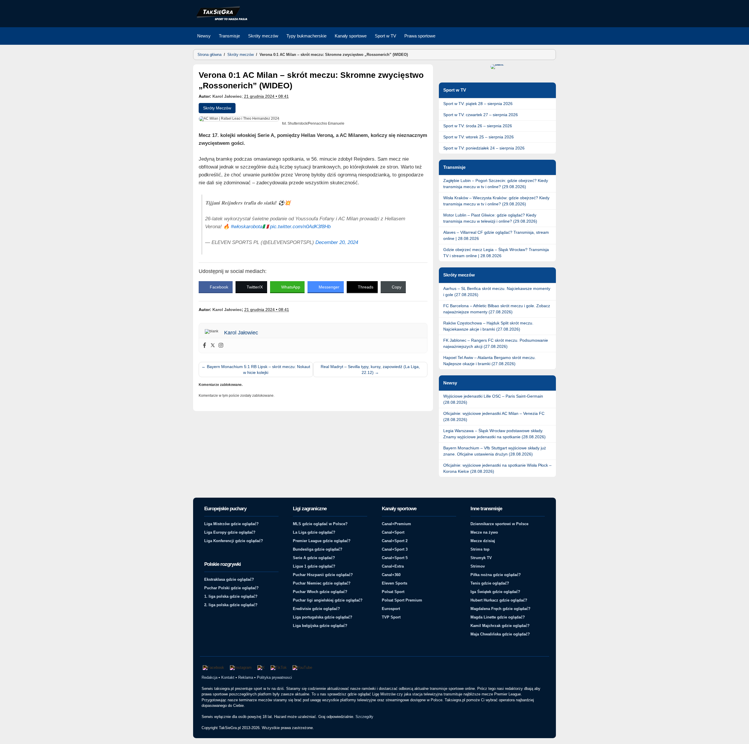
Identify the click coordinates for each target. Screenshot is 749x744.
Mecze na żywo (484, 532)
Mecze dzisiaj (482, 541)
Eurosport (391, 608)
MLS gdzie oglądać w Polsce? (320, 524)
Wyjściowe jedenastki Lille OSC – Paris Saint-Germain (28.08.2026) (493, 399)
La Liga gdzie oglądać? (314, 532)
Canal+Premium (396, 524)
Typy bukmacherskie (306, 35)
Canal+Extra (393, 566)
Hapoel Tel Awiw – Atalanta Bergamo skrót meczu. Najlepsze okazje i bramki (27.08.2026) (489, 360)
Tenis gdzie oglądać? (489, 583)
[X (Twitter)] (261, 667)
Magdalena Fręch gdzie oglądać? (500, 608)
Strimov (477, 566)
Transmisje (229, 35)
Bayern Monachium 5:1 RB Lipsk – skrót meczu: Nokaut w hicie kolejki (256, 369)
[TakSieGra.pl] (220, 19)
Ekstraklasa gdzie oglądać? (229, 579)
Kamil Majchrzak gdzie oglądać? (500, 625)
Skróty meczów (263, 35)
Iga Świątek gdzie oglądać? (495, 592)
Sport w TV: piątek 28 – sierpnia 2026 (478, 103)
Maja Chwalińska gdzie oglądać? (500, 634)
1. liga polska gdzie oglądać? (230, 596)
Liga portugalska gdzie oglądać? (322, 617)
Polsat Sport (393, 592)
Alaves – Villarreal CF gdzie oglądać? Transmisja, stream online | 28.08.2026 (496, 235)
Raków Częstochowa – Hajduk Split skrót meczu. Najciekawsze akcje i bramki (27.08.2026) (488, 326)
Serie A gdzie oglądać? (314, 558)
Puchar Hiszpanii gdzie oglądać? (323, 575)
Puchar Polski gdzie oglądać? (231, 588)
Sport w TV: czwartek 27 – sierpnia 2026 (480, 114)
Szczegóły (364, 716)
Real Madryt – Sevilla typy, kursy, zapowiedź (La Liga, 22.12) (370, 369)
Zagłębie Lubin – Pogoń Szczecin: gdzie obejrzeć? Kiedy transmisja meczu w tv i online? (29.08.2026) (495, 183)
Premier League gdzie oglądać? (322, 541)
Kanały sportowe (351, 35)
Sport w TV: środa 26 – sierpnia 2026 (477, 125)
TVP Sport (391, 617)
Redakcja (209, 677)
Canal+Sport (393, 532)
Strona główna (209, 54)
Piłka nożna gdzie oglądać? (495, 575)
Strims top (479, 549)
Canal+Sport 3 (395, 549)
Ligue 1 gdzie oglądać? (314, 566)
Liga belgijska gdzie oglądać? (320, 625)
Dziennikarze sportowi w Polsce (499, 524)
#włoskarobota (246, 226)
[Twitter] (212, 345)
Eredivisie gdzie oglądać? (316, 608)
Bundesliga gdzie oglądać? (317, 549)
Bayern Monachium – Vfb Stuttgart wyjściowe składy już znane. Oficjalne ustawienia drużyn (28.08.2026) (494, 451)
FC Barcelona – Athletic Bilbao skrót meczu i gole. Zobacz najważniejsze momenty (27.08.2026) (496, 308)
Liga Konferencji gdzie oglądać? (233, 541)
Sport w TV (385, 35)
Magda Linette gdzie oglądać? (497, 617)
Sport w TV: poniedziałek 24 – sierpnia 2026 (484, 148)
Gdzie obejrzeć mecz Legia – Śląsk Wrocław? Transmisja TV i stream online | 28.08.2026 (496, 252)
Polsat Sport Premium (402, 600)
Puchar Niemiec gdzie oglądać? (322, 583)
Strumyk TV (481, 558)
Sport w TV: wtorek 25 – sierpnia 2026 (478, 137)
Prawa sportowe (419, 35)
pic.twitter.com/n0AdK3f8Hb (300, 226)
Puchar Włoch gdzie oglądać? (320, 592)
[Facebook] (204, 345)
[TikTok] (279, 667)
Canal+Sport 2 (395, 541)
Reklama (245, 677)
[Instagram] (221, 345)
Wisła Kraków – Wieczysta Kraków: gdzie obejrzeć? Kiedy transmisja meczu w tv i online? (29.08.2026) (496, 200)
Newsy (204, 35)
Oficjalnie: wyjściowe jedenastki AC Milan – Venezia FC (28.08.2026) (493, 416)
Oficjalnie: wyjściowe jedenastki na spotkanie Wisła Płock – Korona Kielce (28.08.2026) (497, 468)
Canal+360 (391, 575)
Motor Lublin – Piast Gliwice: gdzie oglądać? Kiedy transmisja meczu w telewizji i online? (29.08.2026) (490, 218)
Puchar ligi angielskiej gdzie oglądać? (328, 600)
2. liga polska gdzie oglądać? (230, 605)
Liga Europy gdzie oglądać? (229, 532)
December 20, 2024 (336, 242)
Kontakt (227, 677)
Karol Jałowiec (227, 96)
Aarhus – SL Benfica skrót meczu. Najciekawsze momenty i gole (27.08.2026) (496, 291)
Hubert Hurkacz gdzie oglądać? (498, 600)
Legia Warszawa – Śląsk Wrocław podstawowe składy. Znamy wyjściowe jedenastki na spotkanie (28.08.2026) (494, 433)
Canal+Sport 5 (395, 558)
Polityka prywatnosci (274, 677)
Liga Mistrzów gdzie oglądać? (231, 524)
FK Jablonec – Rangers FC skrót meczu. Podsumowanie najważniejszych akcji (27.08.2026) (495, 343)
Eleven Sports (394, 583)
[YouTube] (302, 667)
